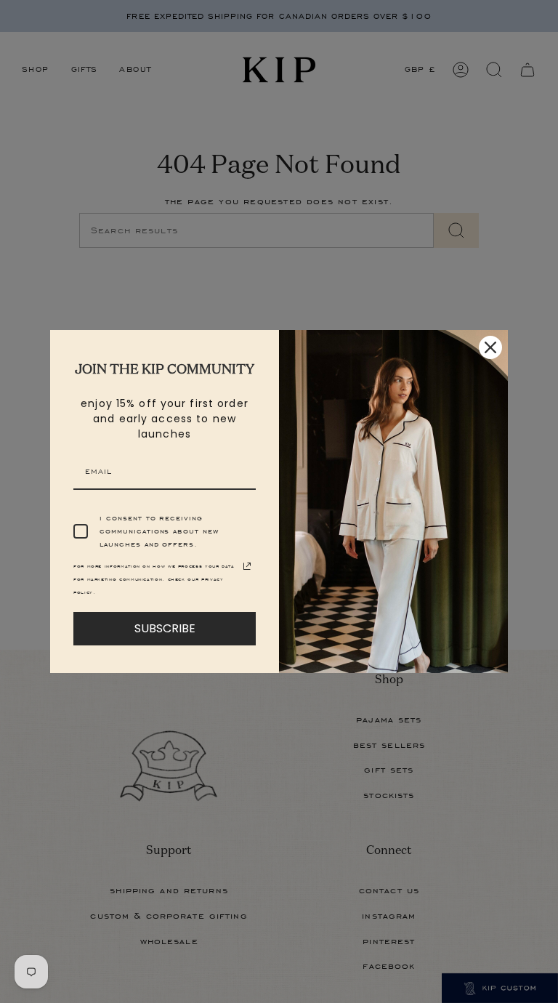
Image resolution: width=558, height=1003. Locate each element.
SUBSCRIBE (164, 628)
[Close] (490, 347)
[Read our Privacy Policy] (247, 566)
